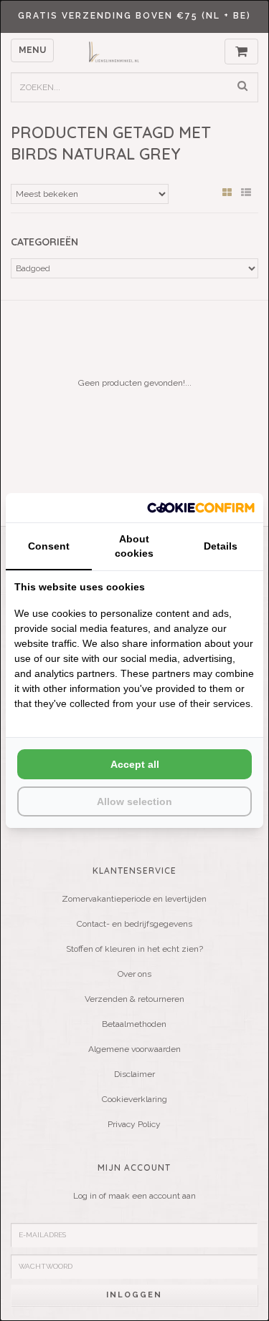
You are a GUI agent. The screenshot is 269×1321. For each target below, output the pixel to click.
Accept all (134, 764)
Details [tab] (220, 546)
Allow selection (134, 801)
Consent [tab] (49, 546)
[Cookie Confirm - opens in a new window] (201, 508)
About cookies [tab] (134, 546)
